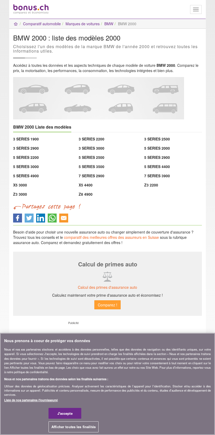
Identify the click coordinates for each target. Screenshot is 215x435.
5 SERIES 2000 (157, 148)
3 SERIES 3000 (91, 148)
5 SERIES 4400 (157, 166)
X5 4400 (86, 185)
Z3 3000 (20, 194)
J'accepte (65, 413)
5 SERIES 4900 (26, 175)
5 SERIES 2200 (26, 157)
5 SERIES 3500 (91, 166)
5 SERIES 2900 (157, 157)
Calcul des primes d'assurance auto (107, 287)
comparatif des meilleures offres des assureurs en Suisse (111, 237)
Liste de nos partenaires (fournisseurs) (31, 400)
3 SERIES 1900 (26, 138)
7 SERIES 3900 (157, 175)
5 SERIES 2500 (91, 157)
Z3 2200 (151, 185)
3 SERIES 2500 (157, 138)
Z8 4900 (86, 194)
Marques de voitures (83, 23)
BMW (108, 23)
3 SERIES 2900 (26, 148)
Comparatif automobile (42, 23)
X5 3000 (20, 185)
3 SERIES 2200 (91, 138)
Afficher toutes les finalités (73, 426)
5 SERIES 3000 (26, 166)
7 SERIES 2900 (91, 175)
